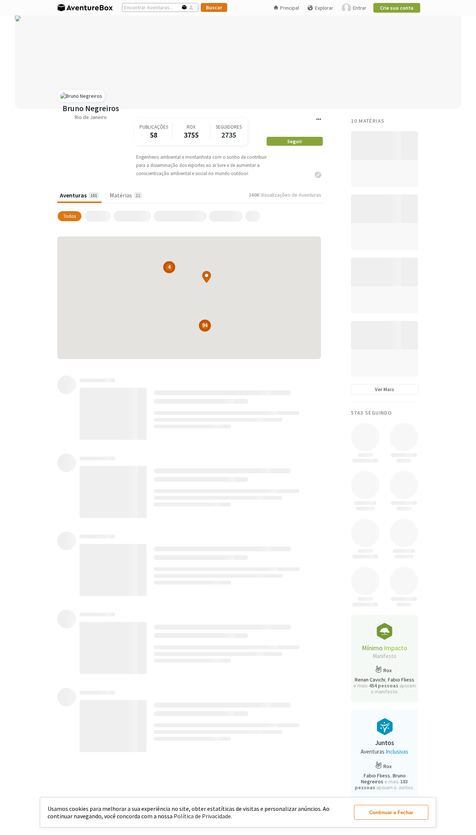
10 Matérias (368, 120)
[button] (206, 276)
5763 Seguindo (371, 412)
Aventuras (78, 195)
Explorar (324, 7)
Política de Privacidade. (203, 816)
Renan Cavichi (370, 679)
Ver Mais (384, 389)
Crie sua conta (397, 7)
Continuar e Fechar (391, 812)
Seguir (294, 141)
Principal (289, 7)
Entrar (359, 7)
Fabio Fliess (401, 679)
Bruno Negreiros (90, 108)
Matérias (125, 195)
